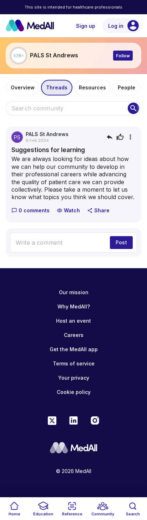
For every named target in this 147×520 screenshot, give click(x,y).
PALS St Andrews (47, 134)
